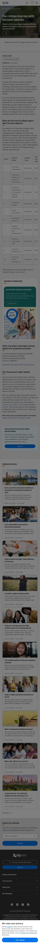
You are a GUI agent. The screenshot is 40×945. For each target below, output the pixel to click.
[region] (20, 932)
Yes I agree (20, 940)
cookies (9, 926)
